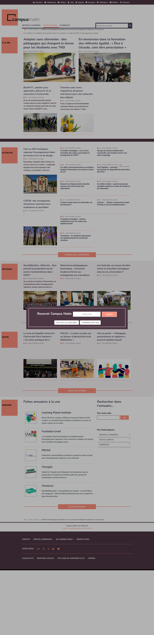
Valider (109, 314)
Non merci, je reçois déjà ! (66, 322)
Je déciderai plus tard (90, 322)
